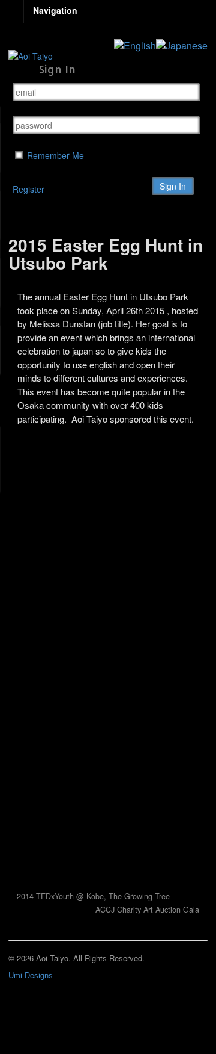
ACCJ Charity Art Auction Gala (148, 909)
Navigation (55, 10)
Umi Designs (30, 975)
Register (28, 189)
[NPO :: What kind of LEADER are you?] (30, 56)
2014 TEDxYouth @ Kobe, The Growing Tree (92, 896)
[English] (135, 43)
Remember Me (54, 155)
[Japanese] (182, 43)
